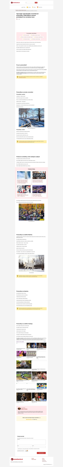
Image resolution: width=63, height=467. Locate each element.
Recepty (24, 7)
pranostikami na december (22, 77)
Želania (35, 7)
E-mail (33, 445)
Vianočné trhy (40, 7)
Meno (18, 445)
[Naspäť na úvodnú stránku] (16, 3)
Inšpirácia (29, 7)
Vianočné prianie (44, 461)
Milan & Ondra (24, 408)
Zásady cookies (34, 459)
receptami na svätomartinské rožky (32, 276)
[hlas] (26, 419)
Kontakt (33, 458)
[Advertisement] (31, 25)
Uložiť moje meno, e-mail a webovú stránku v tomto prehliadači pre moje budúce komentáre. (28, 448)
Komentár (18, 439)
